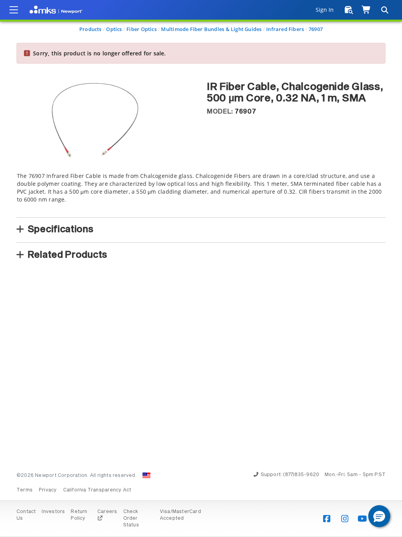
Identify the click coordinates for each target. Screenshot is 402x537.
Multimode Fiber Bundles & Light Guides (211, 29)
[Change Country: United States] (146, 475)
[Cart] (366, 10)
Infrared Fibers (285, 29)
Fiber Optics (141, 29)
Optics (114, 29)
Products (90, 29)
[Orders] (349, 10)
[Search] (384, 9)
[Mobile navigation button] (14, 10)
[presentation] (201, 268)
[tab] (201, 192)
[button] (379, 516)
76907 (316, 29)
